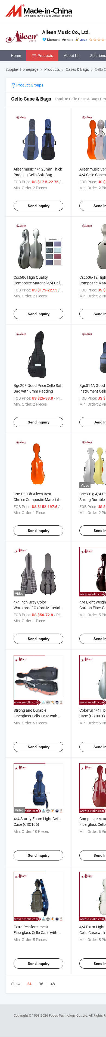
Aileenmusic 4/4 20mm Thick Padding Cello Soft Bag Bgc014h (38, 174)
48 (53, 983)
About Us (71, 55)
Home (16, 55)
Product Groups (29, 85)
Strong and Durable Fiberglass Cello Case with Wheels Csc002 (35, 716)
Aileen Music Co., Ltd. (66, 32)
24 (29, 984)
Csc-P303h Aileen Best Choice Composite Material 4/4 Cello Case (36, 499)
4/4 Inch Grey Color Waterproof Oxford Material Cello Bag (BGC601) (37, 607)
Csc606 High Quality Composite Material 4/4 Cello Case (38, 283)
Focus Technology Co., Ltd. (69, 1015)
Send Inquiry (38, 206)
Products (45, 55)
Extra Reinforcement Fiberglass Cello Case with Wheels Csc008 (35, 932)
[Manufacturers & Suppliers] (39, 10)
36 (41, 983)
